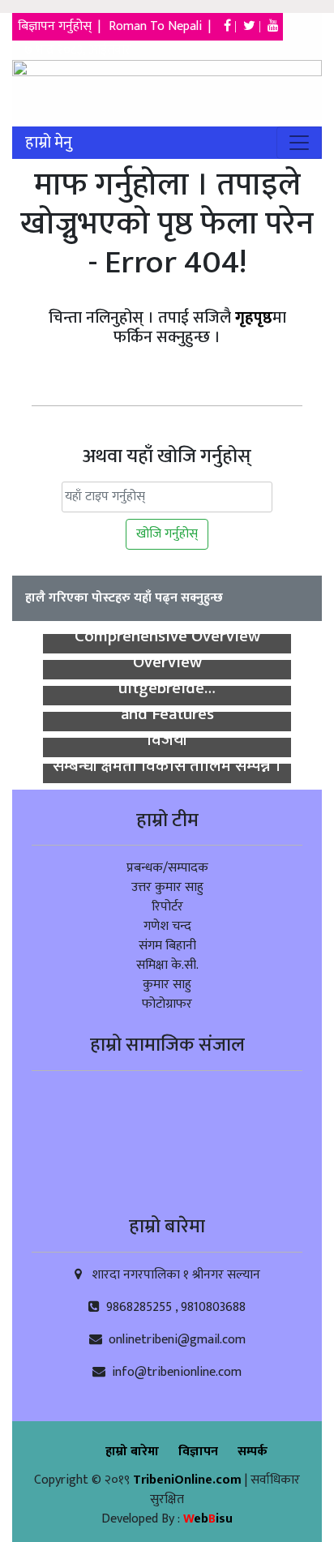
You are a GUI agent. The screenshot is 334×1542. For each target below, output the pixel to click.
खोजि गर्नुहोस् (167, 534)
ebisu (208, 1519)
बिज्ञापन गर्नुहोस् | (61, 26)
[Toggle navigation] (299, 142)
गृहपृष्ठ (253, 318)
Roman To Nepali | (165, 26)
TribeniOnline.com (189, 1480)
